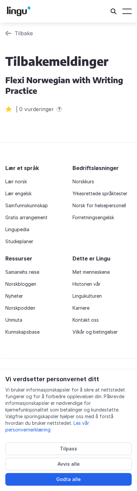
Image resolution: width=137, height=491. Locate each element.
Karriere (80, 308)
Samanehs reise (22, 272)
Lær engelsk (18, 193)
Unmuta (13, 320)
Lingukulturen (87, 296)
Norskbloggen (20, 284)
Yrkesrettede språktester (99, 193)
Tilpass (68, 448)
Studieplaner (19, 241)
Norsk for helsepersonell (99, 205)
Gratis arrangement (26, 217)
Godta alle (68, 479)
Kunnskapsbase (22, 332)
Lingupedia (17, 229)
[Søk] (113, 11)
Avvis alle (69, 464)
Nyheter (14, 296)
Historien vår (86, 284)
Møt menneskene (91, 272)
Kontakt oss (85, 320)
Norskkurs (83, 181)
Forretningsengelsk (93, 217)
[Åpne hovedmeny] (127, 11)
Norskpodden (20, 308)
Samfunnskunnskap (26, 205)
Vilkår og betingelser (95, 332)
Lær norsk (16, 181)
